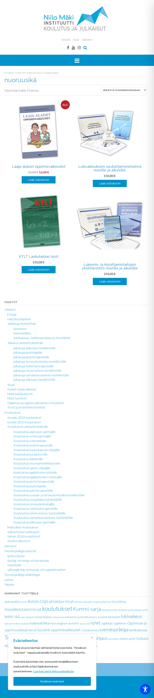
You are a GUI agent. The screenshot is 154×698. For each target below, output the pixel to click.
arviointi (23, 602)
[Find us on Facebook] (68, 47)
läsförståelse (16, 556)
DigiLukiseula (51, 601)
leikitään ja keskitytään (130, 609)
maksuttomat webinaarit (23, 532)
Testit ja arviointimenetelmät (26, 407)
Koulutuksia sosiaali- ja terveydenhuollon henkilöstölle (49, 495)
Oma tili (66, 39)
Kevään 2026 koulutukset (24, 417)
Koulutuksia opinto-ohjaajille (31, 468)
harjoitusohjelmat (101, 601)
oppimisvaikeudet (66, 629)
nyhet (95, 622)
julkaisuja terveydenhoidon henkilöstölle (39, 361)
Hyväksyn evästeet (52, 681)
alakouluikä (11, 601)
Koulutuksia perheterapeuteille (34, 481)
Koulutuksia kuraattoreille (30, 454)
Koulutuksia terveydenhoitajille (34, 504)
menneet (10, 546)
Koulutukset (12, 412)
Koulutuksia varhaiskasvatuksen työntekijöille (43, 517)
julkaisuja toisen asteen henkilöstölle (37, 370)
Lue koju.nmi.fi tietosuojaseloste (53, 671)
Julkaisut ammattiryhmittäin (25, 343)
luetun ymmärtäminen (39, 617)
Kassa (76, 39)
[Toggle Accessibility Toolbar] (145, 689)
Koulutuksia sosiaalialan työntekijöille (37, 499)
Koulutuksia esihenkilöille (29, 441)
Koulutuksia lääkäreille (28, 459)
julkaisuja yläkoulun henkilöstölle (34, 379)
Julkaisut (10, 309)
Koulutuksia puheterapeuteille (33, 490)
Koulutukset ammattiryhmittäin (27, 426)
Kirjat (11, 385)
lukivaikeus (131, 616)
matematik (14, 565)
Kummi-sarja (87, 609)
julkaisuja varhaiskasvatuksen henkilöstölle (41, 375)
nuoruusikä (84, 623)
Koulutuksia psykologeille (29, 486)
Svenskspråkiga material (20, 551)
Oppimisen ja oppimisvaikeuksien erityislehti (35, 403)
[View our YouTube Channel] (73, 47)
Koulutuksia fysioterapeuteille (33, 445)
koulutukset (57, 608)
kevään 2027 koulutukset (24, 422)
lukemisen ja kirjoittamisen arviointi (86, 617)
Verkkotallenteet (18, 541)
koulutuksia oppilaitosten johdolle (35, 472)
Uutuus (142, 638)
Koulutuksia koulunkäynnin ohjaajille (36, 450)
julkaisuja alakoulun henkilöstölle (34, 348)
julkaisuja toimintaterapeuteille (33, 366)
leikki (145, 610)
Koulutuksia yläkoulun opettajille (34, 522)
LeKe (22, 617)
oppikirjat (107, 623)
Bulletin (34, 601)
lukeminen (20, 329)
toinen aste (127, 638)
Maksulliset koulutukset (22, 527)
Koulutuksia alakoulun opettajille (34, 432)
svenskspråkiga (114, 629)
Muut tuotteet (17, 398)
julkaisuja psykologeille (27, 352)
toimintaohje (113, 639)
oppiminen (120, 623)
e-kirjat (68, 601)
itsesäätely (118, 601)
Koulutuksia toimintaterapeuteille (35, 508)
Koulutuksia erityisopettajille (32, 436)
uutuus (8, 579)
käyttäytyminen (110, 609)
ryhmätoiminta (90, 630)
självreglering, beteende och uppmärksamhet (36, 569)
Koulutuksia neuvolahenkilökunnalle (36, 463)
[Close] (92, 637)
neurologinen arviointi (64, 623)
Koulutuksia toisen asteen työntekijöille (39, 513)
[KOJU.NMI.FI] (77, 18)
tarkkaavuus (138, 630)
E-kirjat (12, 314)
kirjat (37, 609)
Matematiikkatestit (20, 394)
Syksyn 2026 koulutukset (23, 536)
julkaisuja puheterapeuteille (31, 357)
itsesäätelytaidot (18, 609)
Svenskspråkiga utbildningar (22, 574)
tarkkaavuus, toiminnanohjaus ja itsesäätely (41, 338)
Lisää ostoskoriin (38, 179)
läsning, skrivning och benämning (28, 560)
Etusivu (9, 73)
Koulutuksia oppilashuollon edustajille (37, 477)
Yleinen (9, 584)
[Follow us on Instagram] (79, 47)
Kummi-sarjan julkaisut (21, 389)
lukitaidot (114, 617)
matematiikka (22, 333)
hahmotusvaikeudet (83, 602)
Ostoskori (87, 39)
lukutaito (24, 623)
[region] (52, 662)
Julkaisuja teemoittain (21, 323)
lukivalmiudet (11, 623)
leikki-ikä (11, 616)
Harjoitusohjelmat (19, 319)
